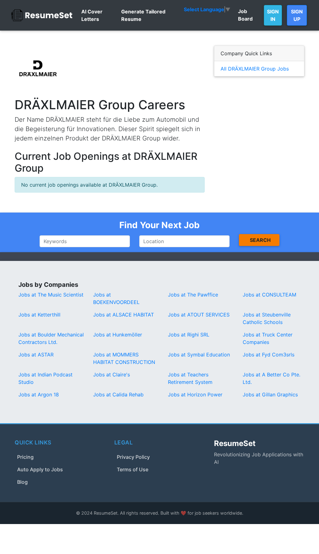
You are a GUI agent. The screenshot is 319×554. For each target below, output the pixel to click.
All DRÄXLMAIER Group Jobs (255, 69)
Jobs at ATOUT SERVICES (199, 314)
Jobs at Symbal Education (199, 354)
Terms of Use (132, 469)
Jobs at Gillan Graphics (270, 394)
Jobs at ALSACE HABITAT (123, 314)
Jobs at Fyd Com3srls (268, 354)
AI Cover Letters (91, 15)
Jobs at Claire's (111, 374)
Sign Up (297, 15)
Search (260, 240)
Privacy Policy (133, 457)
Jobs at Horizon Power (195, 394)
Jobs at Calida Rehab (118, 394)
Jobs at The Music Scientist (50, 295)
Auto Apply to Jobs (40, 469)
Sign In (273, 15)
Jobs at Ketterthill (39, 314)
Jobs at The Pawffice (193, 295)
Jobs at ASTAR (36, 354)
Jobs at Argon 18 (38, 394)
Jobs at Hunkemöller (117, 334)
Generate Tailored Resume (143, 15)
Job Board (245, 15)
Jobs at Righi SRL (188, 334)
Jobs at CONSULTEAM (269, 295)
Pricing (25, 457)
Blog (22, 482)
